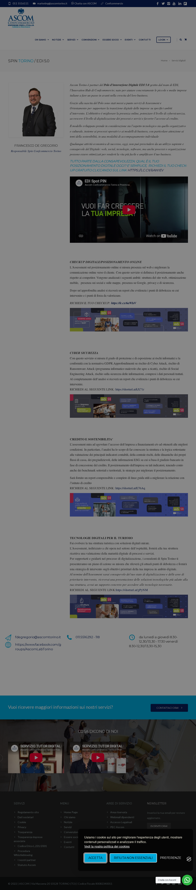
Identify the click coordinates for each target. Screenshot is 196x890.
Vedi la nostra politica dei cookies (107, 846)
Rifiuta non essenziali (133, 858)
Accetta (95, 858)
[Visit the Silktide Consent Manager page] (189, 859)
